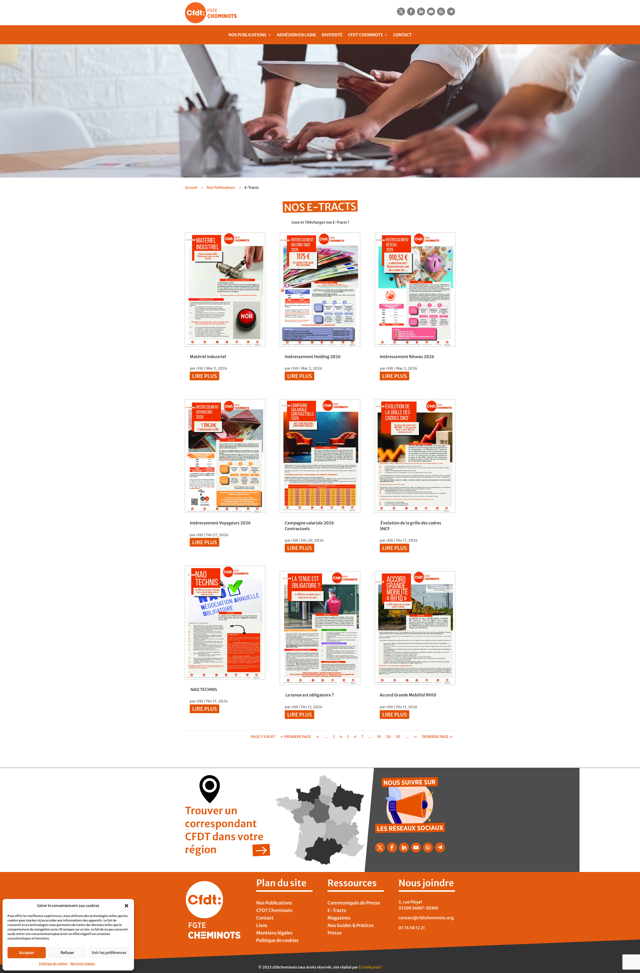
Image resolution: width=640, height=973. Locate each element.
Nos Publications (247, 34)
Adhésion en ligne (296, 34)
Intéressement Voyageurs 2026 (220, 522)
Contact (402, 34)
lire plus (204, 376)
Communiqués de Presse (354, 903)
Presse (335, 933)
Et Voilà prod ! (370, 967)
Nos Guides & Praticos (351, 926)
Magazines (339, 918)
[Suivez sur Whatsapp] (441, 12)
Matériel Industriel (208, 356)
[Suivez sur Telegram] (451, 12)
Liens (262, 926)
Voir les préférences (109, 952)
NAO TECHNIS (203, 689)
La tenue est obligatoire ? (309, 694)
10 (379, 736)
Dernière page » (437, 736)
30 (398, 736)
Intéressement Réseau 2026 (407, 356)
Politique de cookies (53, 963)
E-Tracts (337, 911)
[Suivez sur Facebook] (411, 12)
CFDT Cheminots (365, 34)
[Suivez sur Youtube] (431, 12)
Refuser (67, 952)
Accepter (26, 952)
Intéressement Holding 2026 (313, 356)
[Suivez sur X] (401, 12)
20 (388, 736)
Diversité (332, 34)
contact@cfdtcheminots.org (426, 917)
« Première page (295, 736)
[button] (126, 905)
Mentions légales (82, 963)
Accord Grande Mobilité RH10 (408, 694)
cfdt (199, 368)
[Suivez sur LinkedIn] (421, 12)
